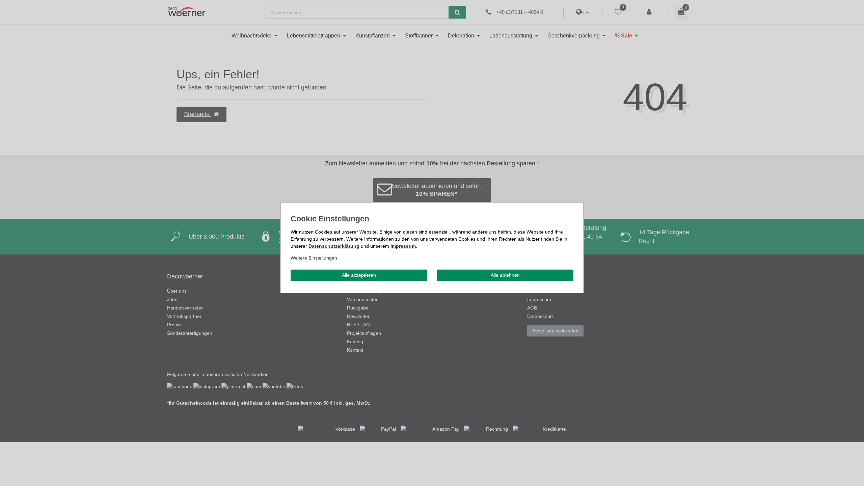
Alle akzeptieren (359, 275)
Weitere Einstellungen (314, 258)
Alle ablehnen (505, 275)
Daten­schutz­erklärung (333, 246)
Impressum (403, 246)
